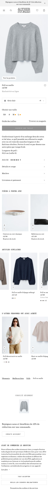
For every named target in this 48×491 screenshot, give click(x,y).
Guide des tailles (9, 121)
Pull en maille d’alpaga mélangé (23, 292)
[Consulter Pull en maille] (24, 406)
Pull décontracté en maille (12, 356)
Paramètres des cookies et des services (24, 488)
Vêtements (6, 378)
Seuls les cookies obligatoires (24, 482)
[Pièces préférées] (37, 10)
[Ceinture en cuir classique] (15, 212)
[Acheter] (3, 10)
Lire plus (4, 469)
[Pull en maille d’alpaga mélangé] (24, 271)
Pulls (28, 378)
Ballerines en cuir (37, 234)
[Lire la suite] (24, 3)
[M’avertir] (4, 225)
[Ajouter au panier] (13, 284)
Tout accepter (24, 476)
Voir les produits (9, 78)
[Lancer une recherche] (10, 10)
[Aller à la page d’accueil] (24, 10)
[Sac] (44, 10)
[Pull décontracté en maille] (15, 335)
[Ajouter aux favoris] (45, 85)
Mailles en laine (18, 378)
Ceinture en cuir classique (12, 234)
